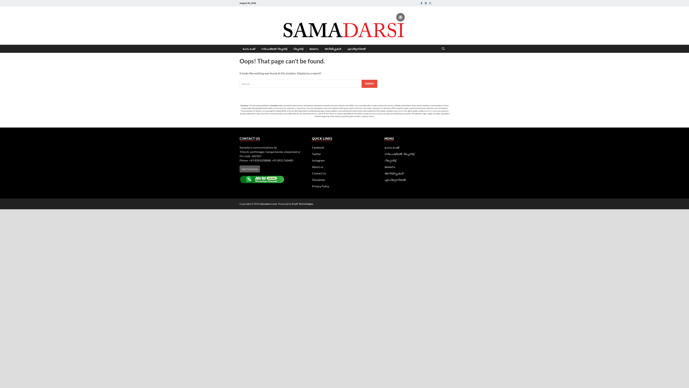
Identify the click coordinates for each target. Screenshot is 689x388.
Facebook (318, 147)
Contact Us (319, 173)
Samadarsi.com (268, 203)
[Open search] (443, 49)
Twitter (316, 154)
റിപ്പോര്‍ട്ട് (298, 48)
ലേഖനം (313, 48)
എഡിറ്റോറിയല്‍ (356, 48)
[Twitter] (426, 3)
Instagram (318, 160)
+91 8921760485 (282, 160)
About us (317, 166)
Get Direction (249, 169)
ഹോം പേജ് (249, 48)
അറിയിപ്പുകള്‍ (333, 48)
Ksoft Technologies (302, 203)
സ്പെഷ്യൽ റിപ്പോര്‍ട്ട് (274, 48)
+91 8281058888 (260, 160)
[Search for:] (308, 84)
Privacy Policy (320, 186)
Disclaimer (318, 179)
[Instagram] (430, 3)
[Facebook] (421, 3)
